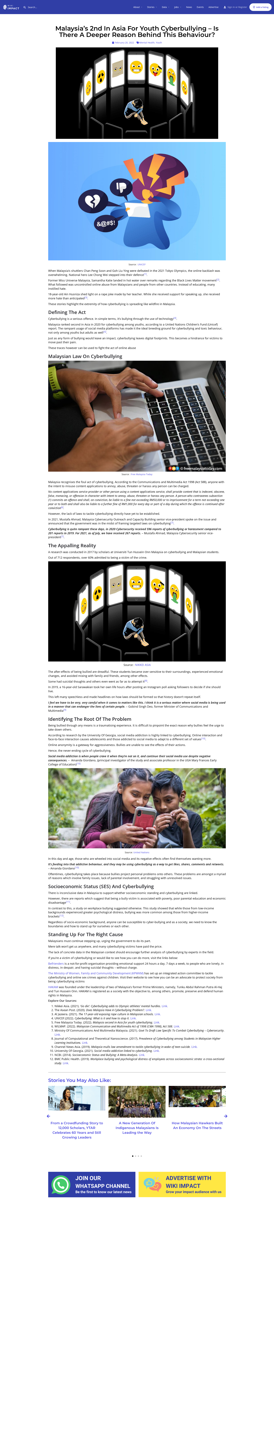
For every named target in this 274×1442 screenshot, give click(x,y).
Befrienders (56, 963)
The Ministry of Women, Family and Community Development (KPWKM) (96, 973)
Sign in (231, 7)
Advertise (214, 7)
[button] (132, 1156)
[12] (61, 915)
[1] (145, 274)
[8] (145, 680)
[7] (172, 522)
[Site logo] (11, 6)
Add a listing (262, 7)
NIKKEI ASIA (142, 665)
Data (164, 7)
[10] (203, 738)
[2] (217, 279)
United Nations (141, 852)
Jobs (176, 7)
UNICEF (142, 264)
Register (242, 7)
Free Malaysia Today (141, 474)
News (189, 7)
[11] (68, 901)
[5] (104, 331)
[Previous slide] (48, 1116)
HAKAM (53, 987)
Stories (150, 7)
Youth (159, 42)
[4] (174, 317)
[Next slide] (226, 1116)
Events (200, 7)
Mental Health (147, 42)
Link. (165, 1006)
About (136, 7)
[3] (86, 297)
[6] (62, 507)
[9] (64, 709)
